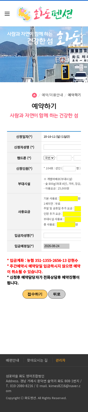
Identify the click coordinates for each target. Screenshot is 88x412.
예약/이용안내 (52, 94)
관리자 (60, 360)
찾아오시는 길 (37, 360)
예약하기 (74, 94)
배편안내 (12, 360)
